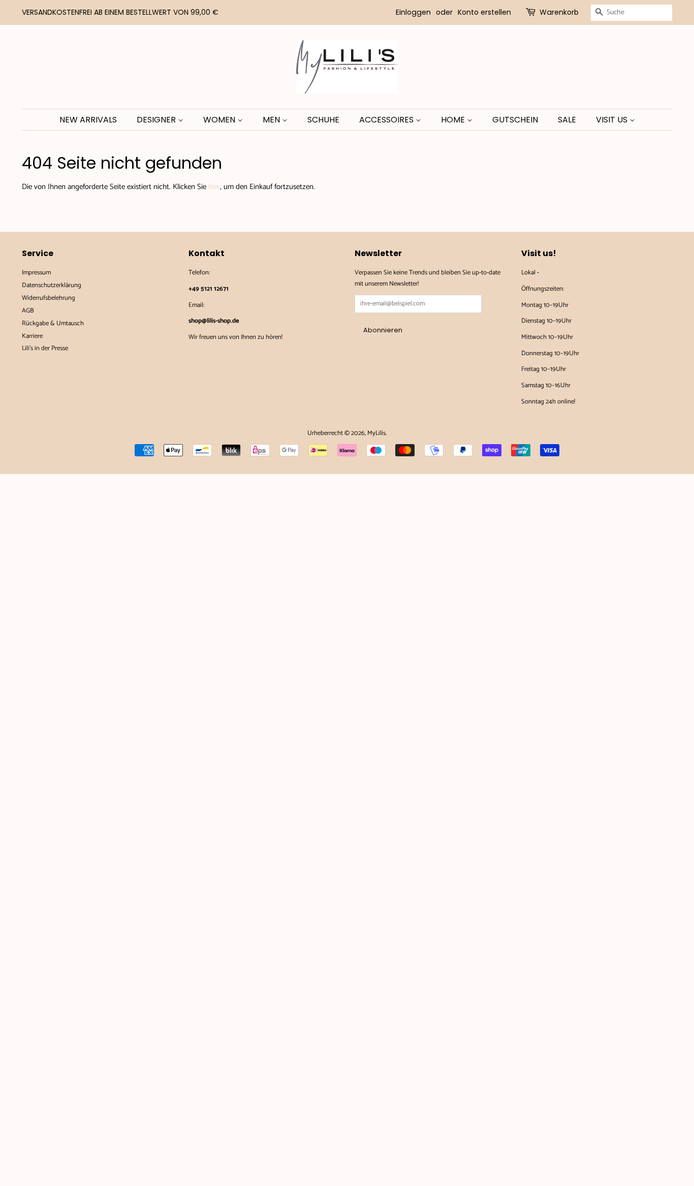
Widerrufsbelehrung (48, 298)
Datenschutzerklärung (51, 285)
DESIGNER (157, 120)
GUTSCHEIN (515, 120)
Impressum (36, 272)
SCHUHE (323, 120)
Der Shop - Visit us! (566, 272)
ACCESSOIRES (387, 120)
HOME (454, 120)
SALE (567, 120)
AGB (28, 310)
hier (214, 186)
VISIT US (612, 120)
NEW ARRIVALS (88, 120)
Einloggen (413, 12)
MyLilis (376, 433)
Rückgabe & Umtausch (53, 323)
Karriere (32, 336)
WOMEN (220, 120)
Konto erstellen (484, 12)
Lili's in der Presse (45, 348)
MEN (272, 120)
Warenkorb (559, 12)
